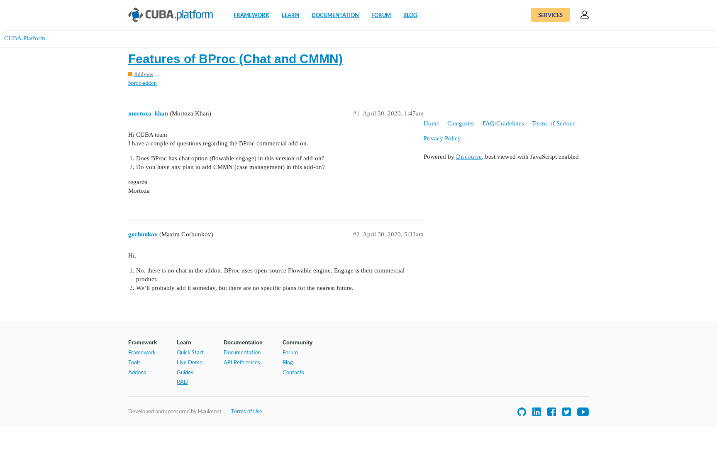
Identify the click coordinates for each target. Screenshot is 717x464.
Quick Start (190, 352)
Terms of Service (554, 123)
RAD (182, 382)
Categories (461, 123)
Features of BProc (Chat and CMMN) (235, 59)
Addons (137, 372)
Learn (290, 15)
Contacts (293, 372)
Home (431, 123)
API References (242, 362)
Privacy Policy (442, 138)
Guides (185, 372)
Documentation (335, 15)
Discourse (469, 156)
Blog (410, 15)
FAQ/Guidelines (503, 123)
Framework (251, 15)
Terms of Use (246, 411)
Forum (381, 15)
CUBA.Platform (24, 38)
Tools (134, 362)
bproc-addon (142, 83)
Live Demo (189, 362)
